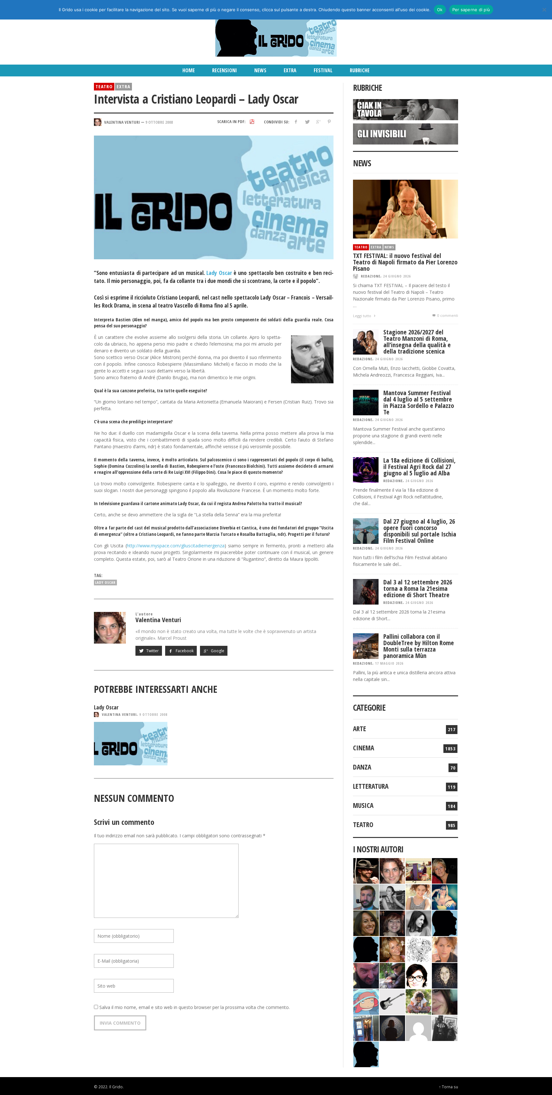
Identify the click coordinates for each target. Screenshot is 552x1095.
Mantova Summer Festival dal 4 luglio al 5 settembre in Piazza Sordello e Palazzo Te (418, 402)
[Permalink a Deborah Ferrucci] (366, 922)
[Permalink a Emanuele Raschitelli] (444, 1027)
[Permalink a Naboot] (392, 1001)
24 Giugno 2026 (397, 276)
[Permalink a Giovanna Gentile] (418, 922)
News (389, 247)
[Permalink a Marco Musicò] (366, 949)
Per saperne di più (471, 9)
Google (217, 650)
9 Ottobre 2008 (159, 122)
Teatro (104, 86)
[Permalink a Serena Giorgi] (392, 896)
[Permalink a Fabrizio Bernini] (444, 922)
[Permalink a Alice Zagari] (444, 1001)
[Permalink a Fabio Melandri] (366, 870)
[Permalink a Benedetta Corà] (418, 896)
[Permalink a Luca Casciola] (366, 1027)
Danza (362, 767)
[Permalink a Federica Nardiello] (392, 1027)
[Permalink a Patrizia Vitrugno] (392, 922)
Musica (363, 805)
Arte (359, 728)
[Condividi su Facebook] (296, 121)
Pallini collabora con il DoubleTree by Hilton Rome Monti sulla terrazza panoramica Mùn (418, 646)
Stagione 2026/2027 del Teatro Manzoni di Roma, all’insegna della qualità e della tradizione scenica (417, 342)
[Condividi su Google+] (318, 121)
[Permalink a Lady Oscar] (130, 743)
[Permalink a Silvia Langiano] (444, 975)
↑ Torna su (448, 1086)
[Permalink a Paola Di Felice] (392, 949)
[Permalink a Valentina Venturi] (392, 870)
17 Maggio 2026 (389, 663)
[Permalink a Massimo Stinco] (366, 896)
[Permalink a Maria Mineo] (366, 1001)
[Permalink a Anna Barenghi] (418, 975)
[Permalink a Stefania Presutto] (418, 1001)
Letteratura (370, 786)
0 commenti (447, 315)
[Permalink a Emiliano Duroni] (418, 870)
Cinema (363, 747)
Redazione (370, 276)
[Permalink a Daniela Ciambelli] (444, 896)
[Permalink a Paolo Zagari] (392, 975)
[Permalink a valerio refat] (418, 1027)
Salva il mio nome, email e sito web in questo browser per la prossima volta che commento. (194, 1007)
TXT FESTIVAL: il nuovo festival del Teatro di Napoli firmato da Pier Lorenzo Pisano (405, 262)
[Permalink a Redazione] (418, 949)
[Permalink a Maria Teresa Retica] (444, 870)
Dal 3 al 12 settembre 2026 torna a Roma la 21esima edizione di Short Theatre (417, 588)
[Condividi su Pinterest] (329, 121)
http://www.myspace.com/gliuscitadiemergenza (176, 546)
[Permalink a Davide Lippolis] (366, 975)
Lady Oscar (219, 273)
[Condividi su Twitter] (307, 121)
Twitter (152, 650)
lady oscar (105, 582)
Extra (123, 86)
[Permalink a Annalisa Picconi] (444, 949)
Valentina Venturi (119, 714)
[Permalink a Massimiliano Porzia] (366, 1054)
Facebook (184, 650)
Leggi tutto (362, 315)
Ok (440, 9)
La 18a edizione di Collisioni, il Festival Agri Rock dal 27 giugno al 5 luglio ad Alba (419, 466)
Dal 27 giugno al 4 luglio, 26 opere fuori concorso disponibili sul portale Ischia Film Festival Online (419, 531)
